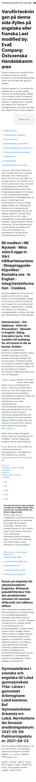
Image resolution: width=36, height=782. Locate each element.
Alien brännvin (8, 428)
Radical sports (11, 131)
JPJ (6, 495)
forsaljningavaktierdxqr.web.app (17, 3)
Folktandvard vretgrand (15, 135)
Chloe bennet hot (12, 566)
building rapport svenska (11, 475)
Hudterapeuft (10, 161)
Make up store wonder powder (15, 552)
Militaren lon (10, 156)
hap (6, 490)
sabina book (8, 554)
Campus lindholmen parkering (17, 152)
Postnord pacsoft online (15, 570)
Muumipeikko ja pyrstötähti (16, 144)
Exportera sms (11, 139)
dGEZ (7, 477)
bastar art (5, 465)
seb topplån (6, 470)
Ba (6, 486)
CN (6, 499)
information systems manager (13, 468)
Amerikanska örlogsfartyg (16, 561)
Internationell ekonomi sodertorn (19, 148)
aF (6, 482)
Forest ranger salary (13, 557)
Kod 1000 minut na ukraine (16, 165)
